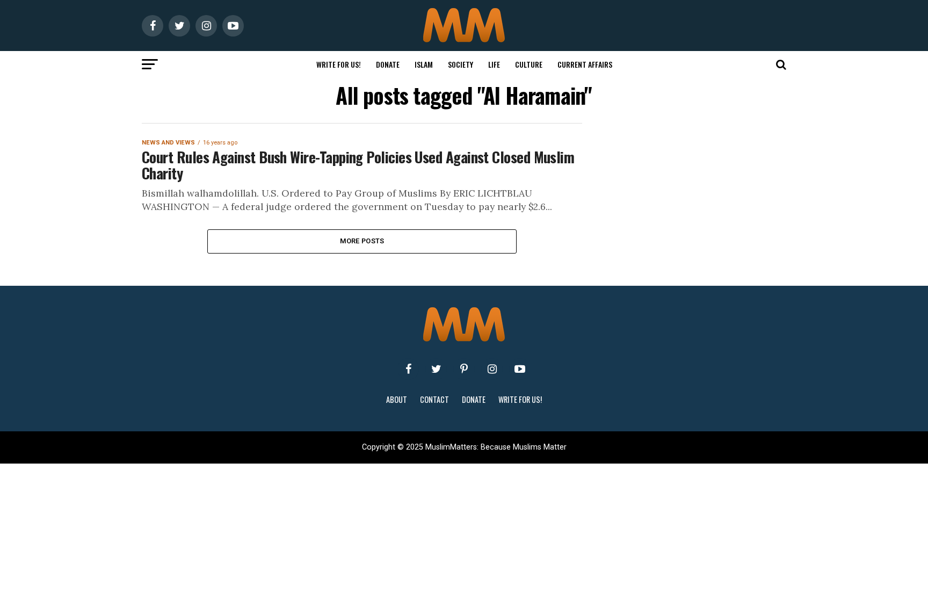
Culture (528, 64)
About (396, 399)
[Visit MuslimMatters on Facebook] (408, 369)
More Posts (362, 241)
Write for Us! (338, 64)
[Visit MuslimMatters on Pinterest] (464, 369)
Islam (424, 64)
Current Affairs (584, 64)
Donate (388, 64)
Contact (434, 399)
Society (460, 64)
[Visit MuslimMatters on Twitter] (436, 369)
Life (494, 64)
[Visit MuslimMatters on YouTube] (520, 369)
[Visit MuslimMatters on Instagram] (492, 369)
